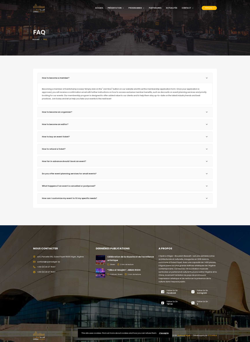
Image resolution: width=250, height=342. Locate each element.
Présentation (115, 8)
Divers (112, 264)
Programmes (135, 8)
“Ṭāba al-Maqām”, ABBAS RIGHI (123, 269)
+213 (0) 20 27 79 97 (46, 266)
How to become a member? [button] (55, 78)
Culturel (113, 274)
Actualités (171, 8)
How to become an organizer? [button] (57, 112)
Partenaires (155, 8)
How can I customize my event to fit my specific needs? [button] (69, 198)
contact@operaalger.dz (48, 261)
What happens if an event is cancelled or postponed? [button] (68, 186)
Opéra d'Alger (184, 335)
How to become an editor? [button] (55, 124)
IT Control (212, 335)
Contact (186, 8)
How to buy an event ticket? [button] (56, 136)
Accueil (99, 8)
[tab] (125, 78)
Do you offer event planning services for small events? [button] (69, 173)
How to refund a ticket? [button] (54, 149)
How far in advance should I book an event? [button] (64, 161)
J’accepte (164, 333)
